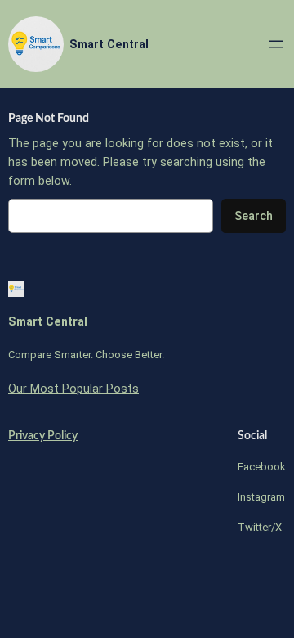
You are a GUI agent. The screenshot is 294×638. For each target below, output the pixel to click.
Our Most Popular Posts (73, 388)
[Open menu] (276, 44)
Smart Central (109, 44)
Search (253, 215)
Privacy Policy (43, 436)
